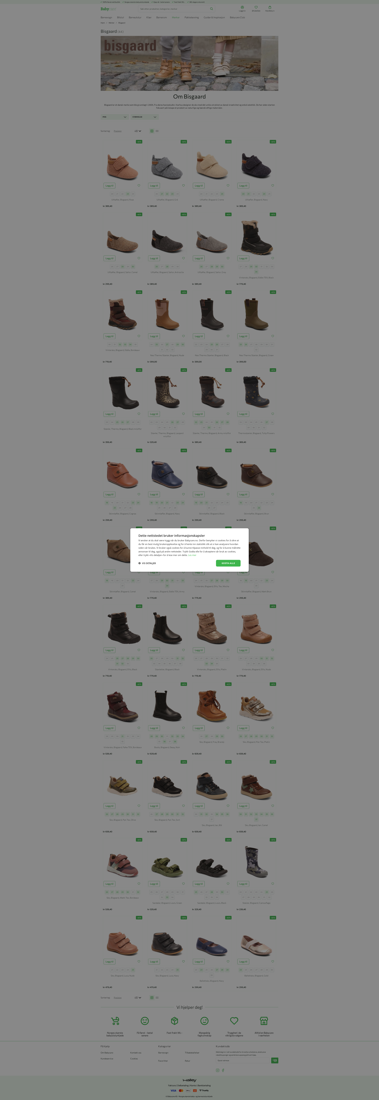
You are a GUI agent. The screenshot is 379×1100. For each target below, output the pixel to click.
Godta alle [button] (228, 563)
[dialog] (189, 550)
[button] (147, 563)
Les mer (192, 555)
